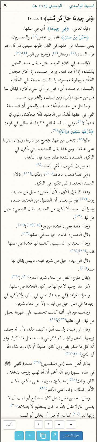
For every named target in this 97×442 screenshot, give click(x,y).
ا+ (30, 436)
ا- (19, 436)
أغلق (9, 425)
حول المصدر (71, 436)
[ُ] (54, 435)
